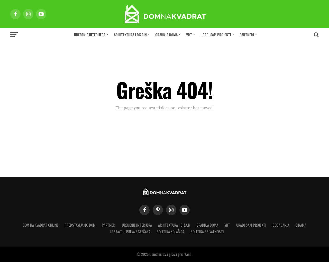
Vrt (189, 34)
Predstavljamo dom (80, 225)
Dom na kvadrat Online (40, 225)
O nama (300, 225)
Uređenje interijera (89, 34)
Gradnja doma (166, 34)
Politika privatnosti (207, 231)
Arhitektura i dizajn (130, 34)
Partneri (247, 34)
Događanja (280, 225)
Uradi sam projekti (215, 34)
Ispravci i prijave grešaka (130, 231)
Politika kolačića (170, 231)
